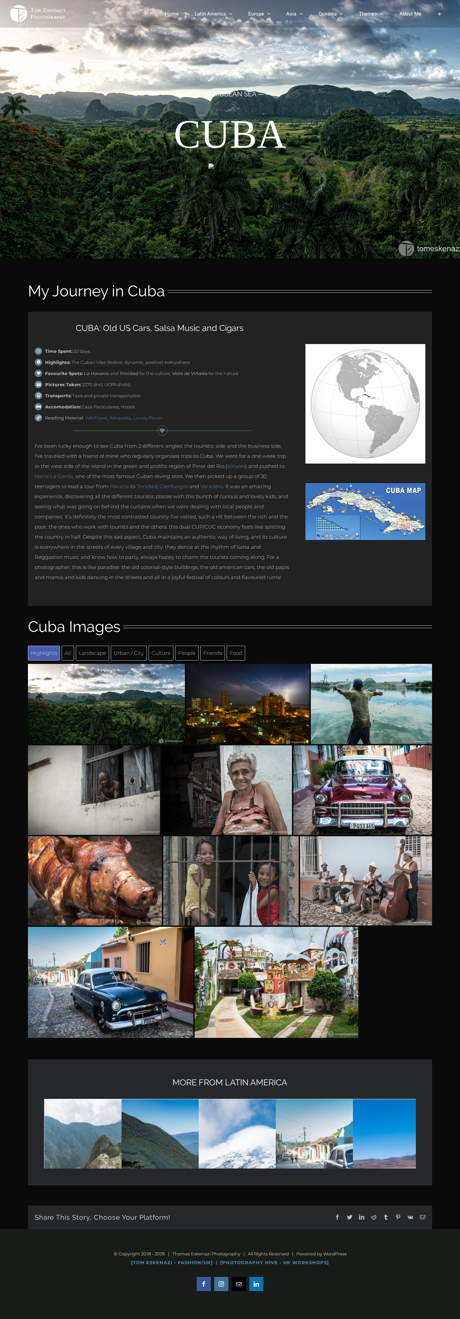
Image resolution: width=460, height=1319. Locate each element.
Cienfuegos (174, 486)
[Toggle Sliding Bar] (439, 14)
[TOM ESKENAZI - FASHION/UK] (172, 1262)
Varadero (211, 486)
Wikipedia (120, 417)
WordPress (335, 1253)
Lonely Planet (148, 417)
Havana (119, 486)
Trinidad (147, 486)
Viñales (236, 466)
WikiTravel (96, 417)
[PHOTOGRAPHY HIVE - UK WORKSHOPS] (274, 1262)
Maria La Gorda (54, 476)
